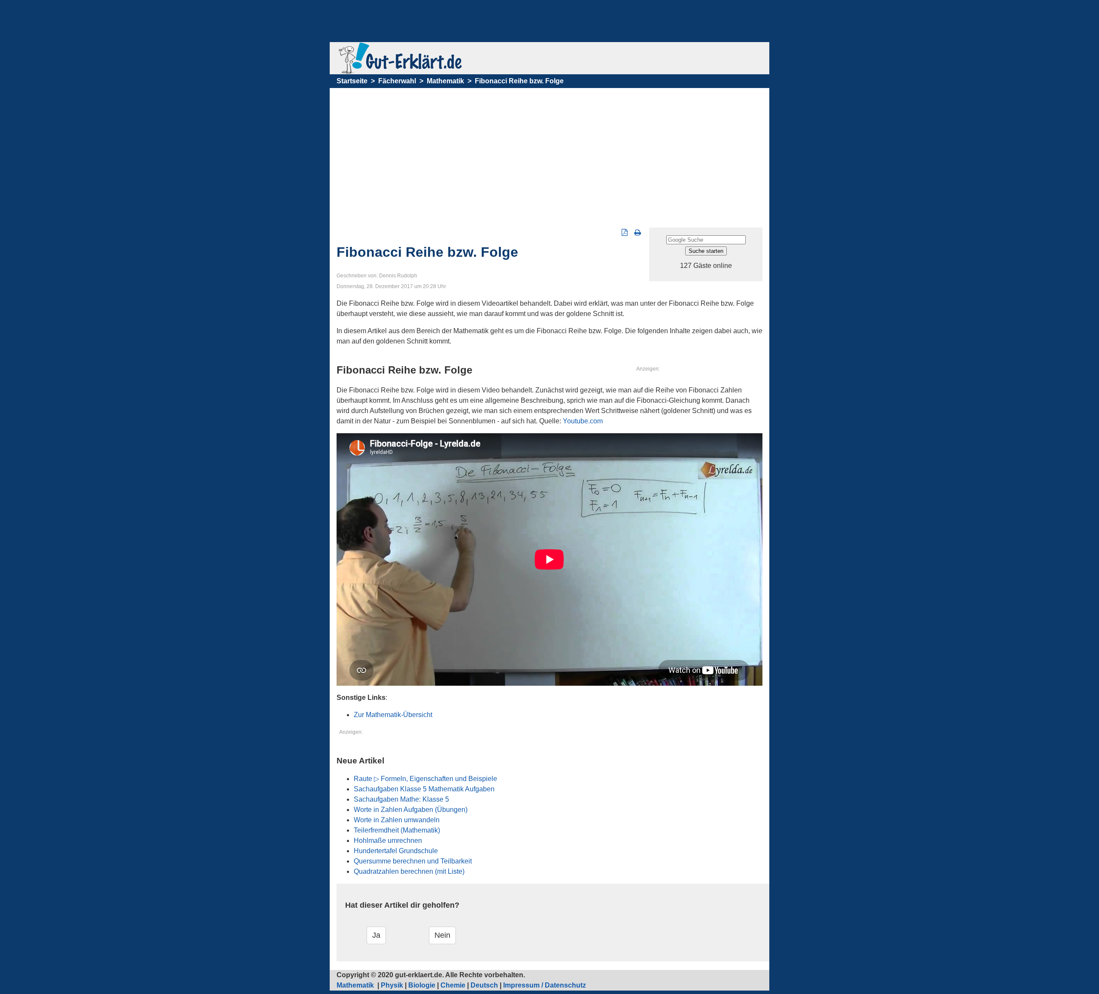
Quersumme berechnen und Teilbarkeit (413, 861)
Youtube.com (583, 421)
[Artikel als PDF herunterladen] (625, 232)
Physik (392, 985)
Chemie (452, 985)
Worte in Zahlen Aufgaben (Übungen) (411, 809)
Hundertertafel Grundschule (396, 850)
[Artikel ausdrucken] (638, 232)
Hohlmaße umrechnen (388, 840)
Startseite (352, 81)
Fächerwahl (397, 81)
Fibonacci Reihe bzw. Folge (519, 81)
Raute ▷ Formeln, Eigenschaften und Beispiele (425, 778)
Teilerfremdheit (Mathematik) (397, 830)
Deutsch (484, 985)
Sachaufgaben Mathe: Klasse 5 (401, 799)
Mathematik (445, 81)
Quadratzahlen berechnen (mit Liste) (409, 871)
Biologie (421, 985)
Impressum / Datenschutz (544, 985)
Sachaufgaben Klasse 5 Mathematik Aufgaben (424, 789)
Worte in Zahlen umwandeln (397, 820)
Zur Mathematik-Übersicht (393, 714)
